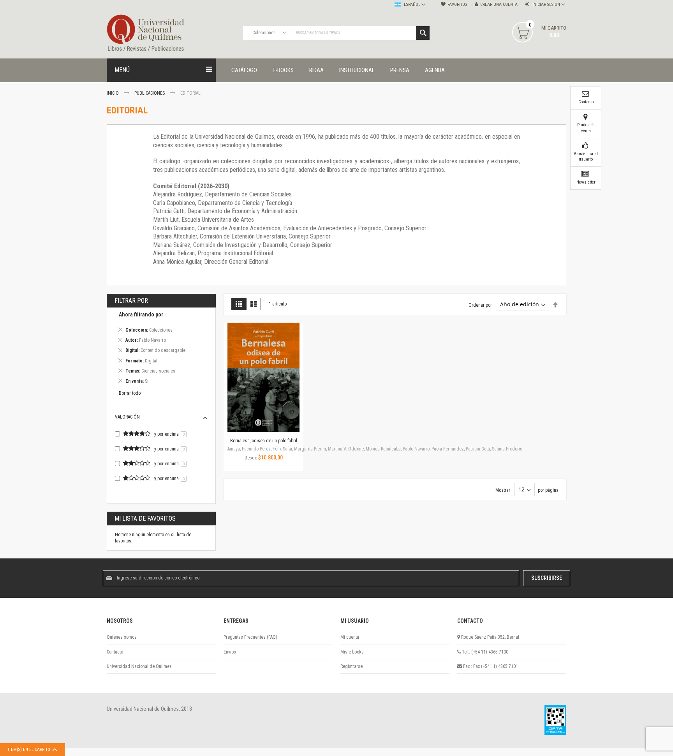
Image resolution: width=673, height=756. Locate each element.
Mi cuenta (349, 637)
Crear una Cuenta (499, 4)
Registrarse (351, 666)
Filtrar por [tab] (131, 300)
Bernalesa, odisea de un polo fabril (263, 440)
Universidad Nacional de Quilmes (139, 666)
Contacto (115, 652)
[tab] (161, 349)
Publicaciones (150, 93)
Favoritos (457, 4)
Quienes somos (122, 637)
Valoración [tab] (127, 417)
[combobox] (336, 33)
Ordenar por (480, 304)
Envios (230, 652)
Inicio (113, 93)
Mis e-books (352, 652)
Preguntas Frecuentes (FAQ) (250, 637)
